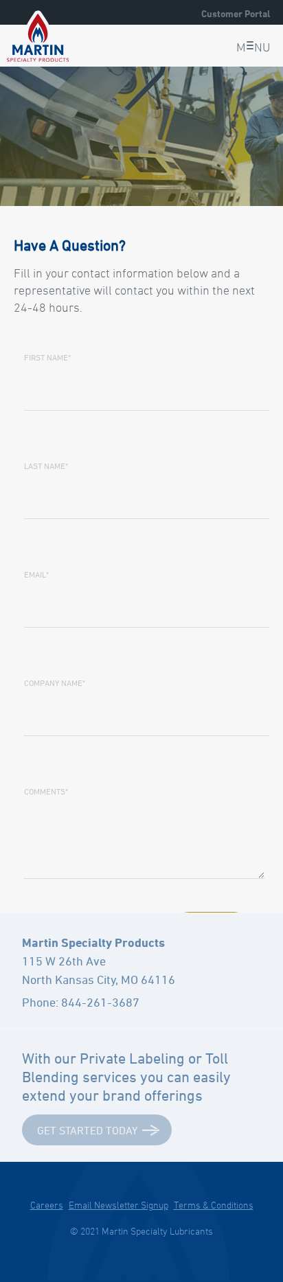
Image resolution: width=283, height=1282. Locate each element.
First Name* (47, 357)
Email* (36, 574)
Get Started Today (87, 1130)
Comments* (46, 791)
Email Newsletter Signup (118, 1205)
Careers (46, 1205)
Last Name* (46, 465)
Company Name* (54, 682)
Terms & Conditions (213, 1205)
